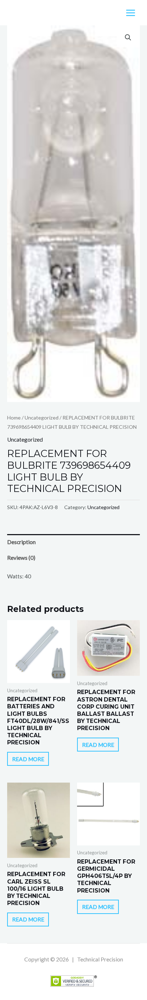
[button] (128, 37)
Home (14, 417)
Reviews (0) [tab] (21, 557)
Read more (28, 759)
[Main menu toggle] (130, 13)
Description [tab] (21, 542)
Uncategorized (42, 417)
